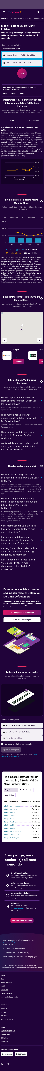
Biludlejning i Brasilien (16, 965)
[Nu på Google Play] (7, 1054)
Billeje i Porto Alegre (11, 838)
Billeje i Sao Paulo (10, 809)
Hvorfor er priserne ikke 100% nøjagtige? (20, 957)
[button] (3, 12)
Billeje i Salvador (10, 815)
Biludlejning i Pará (30, 965)
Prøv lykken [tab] (9, 795)
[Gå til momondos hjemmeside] (15, 12)
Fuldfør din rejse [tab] (26, 790)
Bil (5, 965)
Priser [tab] (12, 120)
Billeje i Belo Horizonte (12, 831)
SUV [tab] (22, 217)
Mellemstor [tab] (14, 217)
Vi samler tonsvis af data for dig (16, 952)
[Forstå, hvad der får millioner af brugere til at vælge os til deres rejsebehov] (41, 466)
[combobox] (11, 45)
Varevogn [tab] (31, 217)
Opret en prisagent (18, 908)
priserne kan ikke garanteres (12, 942)
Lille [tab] (4, 217)
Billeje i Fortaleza (10, 822)
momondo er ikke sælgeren (14, 948)
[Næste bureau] (39, 340)
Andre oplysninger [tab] (32, 120)
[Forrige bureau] (4, 340)
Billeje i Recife (9, 819)
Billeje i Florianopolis (11, 834)
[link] (18, 361)
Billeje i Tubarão (9, 812)
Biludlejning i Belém (7, 967)
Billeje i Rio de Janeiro (12, 806)
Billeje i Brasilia (9, 828)
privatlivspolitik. (16, 756)
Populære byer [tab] (10, 790)
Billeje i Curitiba (9, 825)
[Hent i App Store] (21, 1054)
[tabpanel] (22, 156)
